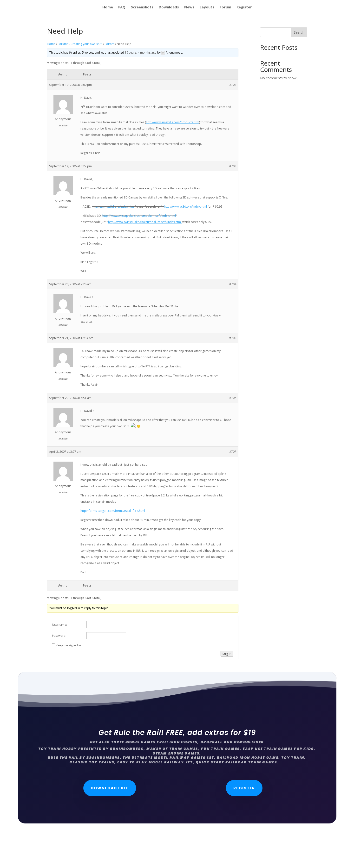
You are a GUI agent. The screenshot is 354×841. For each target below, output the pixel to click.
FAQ (121, 7)
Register (244, 7)
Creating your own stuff (86, 44)
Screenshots (142, 7)
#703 (232, 166)
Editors (109, 44)
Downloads (169, 7)
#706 (232, 398)
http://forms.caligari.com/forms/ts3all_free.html (112, 511)
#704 (232, 284)
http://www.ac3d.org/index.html (113, 206)
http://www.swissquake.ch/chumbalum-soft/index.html (139, 216)
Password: (59, 636)
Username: (59, 625)
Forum (225, 7)
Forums (63, 44)
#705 (232, 338)
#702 (232, 85)
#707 (232, 452)
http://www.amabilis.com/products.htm (172, 122)
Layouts (207, 7)
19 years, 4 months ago (141, 52)
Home (107, 7)
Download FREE (110, 788)
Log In (227, 653)
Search (299, 32)
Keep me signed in (68, 645)
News (189, 7)
